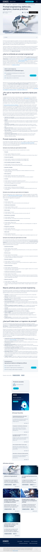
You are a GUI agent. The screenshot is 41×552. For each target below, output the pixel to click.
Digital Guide (9, 4)
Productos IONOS (29, 1)
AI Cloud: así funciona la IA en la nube (29, 477)
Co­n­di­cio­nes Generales (23, 543)
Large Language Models (22, 60)
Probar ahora (33, 75)
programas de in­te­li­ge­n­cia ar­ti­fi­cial (27, 142)
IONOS (4, 4)
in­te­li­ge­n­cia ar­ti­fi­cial (16, 64)
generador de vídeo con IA (22, 89)
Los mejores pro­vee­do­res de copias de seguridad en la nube (20, 435)
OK (36, 549)
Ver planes (16, 388)
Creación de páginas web (22, 4)
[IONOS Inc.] (8, 541)
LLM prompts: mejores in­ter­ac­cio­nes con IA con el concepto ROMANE (11, 525)
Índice (6, 37)
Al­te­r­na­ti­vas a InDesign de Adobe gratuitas (20, 453)
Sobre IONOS (19, 541)
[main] (20, 209)
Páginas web (14, 4)
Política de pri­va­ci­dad (33, 543)
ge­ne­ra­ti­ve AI (26, 98)
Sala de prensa (26, 541)
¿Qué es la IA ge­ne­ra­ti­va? (10, 476)
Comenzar (34, 367)
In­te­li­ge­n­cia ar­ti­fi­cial (16, 375)
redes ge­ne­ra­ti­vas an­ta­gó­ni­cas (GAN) (15, 195)
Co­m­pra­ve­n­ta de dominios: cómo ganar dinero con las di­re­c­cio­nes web (20, 417)
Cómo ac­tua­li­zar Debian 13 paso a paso (20, 444)
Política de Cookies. (15, 550)
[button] (20, 401)
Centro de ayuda (34, 541)
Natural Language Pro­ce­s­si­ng (30, 58)
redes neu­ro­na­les (13, 339)
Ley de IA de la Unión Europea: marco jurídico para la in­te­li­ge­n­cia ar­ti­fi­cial (11, 501)
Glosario (22, 375)
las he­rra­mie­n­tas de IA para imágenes (11, 105)
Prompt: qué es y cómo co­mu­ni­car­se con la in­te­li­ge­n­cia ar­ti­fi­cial (29, 501)
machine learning (21, 61)
